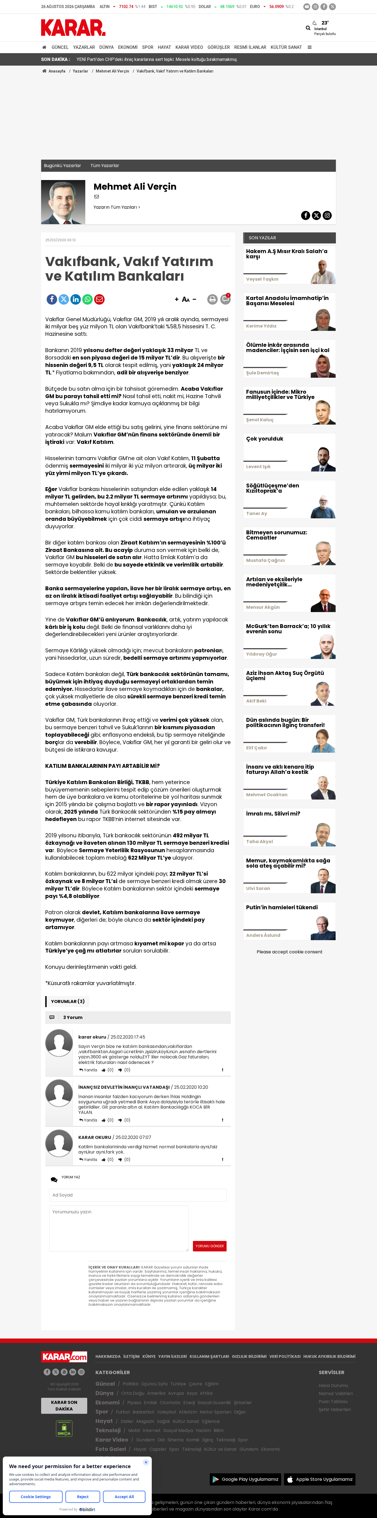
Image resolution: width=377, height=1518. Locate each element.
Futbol (123, 1412)
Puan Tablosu (333, 1401)
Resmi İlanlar (250, 47)
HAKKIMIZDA (108, 1356)
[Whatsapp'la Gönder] (87, 299)
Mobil (134, 1430)
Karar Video (189, 47)
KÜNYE (149, 1356)
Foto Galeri (110, 1449)
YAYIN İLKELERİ (172, 1356)
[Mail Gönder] (99, 299)
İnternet (152, 1430)
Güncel (60, 47)
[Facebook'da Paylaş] (52, 299)
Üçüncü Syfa (154, 1384)
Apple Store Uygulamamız (324, 1479)
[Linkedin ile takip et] (72, 1372)
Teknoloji (108, 1430)
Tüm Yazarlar (105, 165)
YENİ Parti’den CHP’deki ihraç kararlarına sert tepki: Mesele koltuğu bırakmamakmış (157, 59)
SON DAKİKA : (55, 59)
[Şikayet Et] (222, 1069)
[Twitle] (64, 299)
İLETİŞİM (131, 1356)
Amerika (156, 1393)
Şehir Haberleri (335, 1409)
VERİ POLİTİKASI (285, 1356)
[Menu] (308, 47)
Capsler (157, 1449)
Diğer (240, 1412)
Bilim (219, 1430)
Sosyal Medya (178, 1430)
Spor (147, 47)
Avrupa (176, 1393)
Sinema (176, 1440)
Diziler (127, 1421)
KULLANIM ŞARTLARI (209, 1356)
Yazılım (203, 1430)
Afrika (206, 1393)
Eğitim (212, 1384)
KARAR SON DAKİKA (64, 1405)
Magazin (145, 1421)
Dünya (106, 47)
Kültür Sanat (286, 47)
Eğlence (211, 1421)
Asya (192, 1393)
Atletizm (188, 1412)
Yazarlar (84, 47)
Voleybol (166, 1412)
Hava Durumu (333, 1385)
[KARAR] (73, 27)
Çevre (195, 1384)
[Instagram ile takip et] (81, 1372)
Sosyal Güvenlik (214, 1402)
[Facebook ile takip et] (323, 6)
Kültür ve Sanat (220, 1449)
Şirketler (243, 1402)
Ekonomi (128, 47)
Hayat (164, 47)
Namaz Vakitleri (336, 1393)
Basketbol (143, 1412)
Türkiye (178, 1384)
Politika (130, 1384)
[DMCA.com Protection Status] (64, 1428)
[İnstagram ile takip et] (315, 6)
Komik (193, 1440)
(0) (110, 1070)
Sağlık (163, 1421)
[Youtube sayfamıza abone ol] (64, 1372)
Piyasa (134, 1402)
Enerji (189, 1402)
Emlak (150, 1402)
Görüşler (219, 47)
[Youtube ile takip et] (306, 6)
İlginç (207, 1440)
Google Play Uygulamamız (250, 1479)
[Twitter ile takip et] (332, 6)
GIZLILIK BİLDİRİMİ (249, 1356)
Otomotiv (170, 1402)
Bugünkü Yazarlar (62, 165)
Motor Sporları (215, 1412)
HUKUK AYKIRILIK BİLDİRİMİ (329, 1356)
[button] (177, 299)
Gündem (145, 1440)
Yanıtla (90, 1070)
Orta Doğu (132, 1393)
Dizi (161, 1440)
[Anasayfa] (45, 47)
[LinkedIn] (75, 299)
